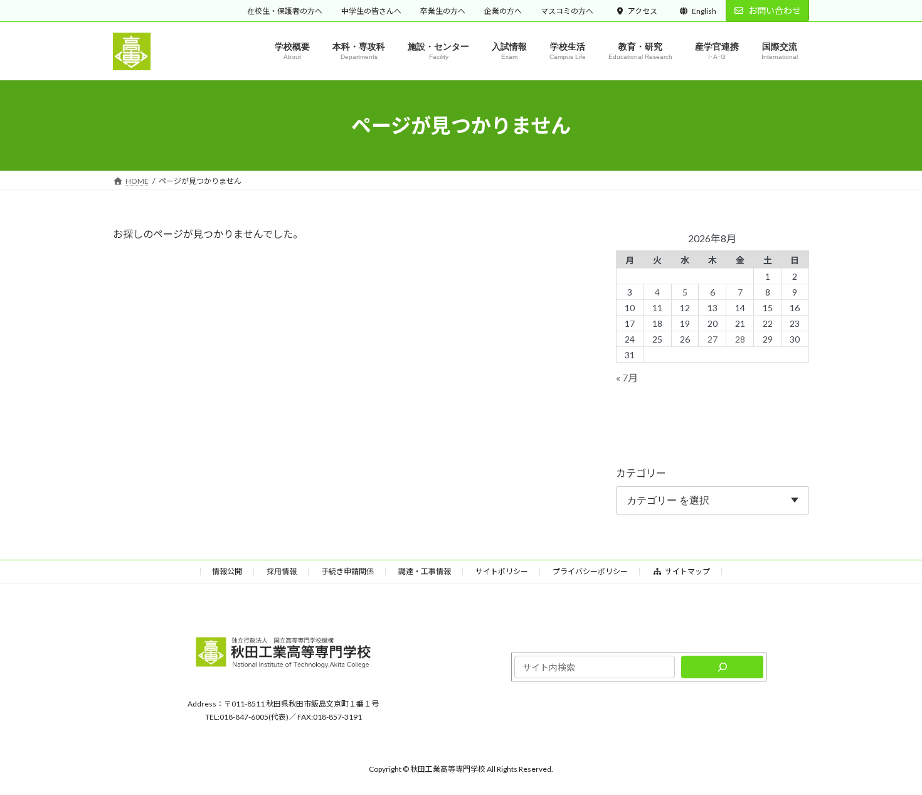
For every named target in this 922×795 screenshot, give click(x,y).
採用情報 (282, 571)
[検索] (722, 667)
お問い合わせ (774, 10)
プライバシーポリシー (590, 571)
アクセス (642, 11)
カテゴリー (641, 473)
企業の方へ (503, 11)
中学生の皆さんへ (371, 11)
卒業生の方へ (442, 11)
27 (712, 339)
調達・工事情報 (424, 571)
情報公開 (227, 571)
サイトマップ (687, 571)
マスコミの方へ (567, 11)
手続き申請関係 (347, 571)
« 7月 (627, 378)
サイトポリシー (501, 571)
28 (740, 339)
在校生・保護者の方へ (284, 11)
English (704, 11)
